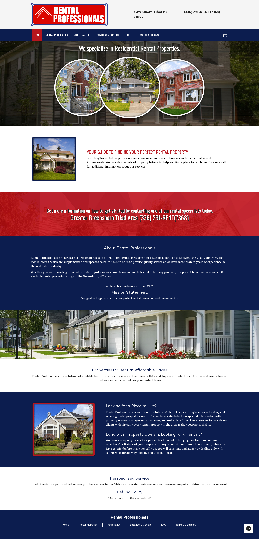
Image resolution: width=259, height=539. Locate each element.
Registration (82, 35)
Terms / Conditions (147, 35)
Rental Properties (57, 35)
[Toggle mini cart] (225, 35)
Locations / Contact (107, 35)
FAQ (128, 35)
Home (37, 35)
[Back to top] (248, 528)
